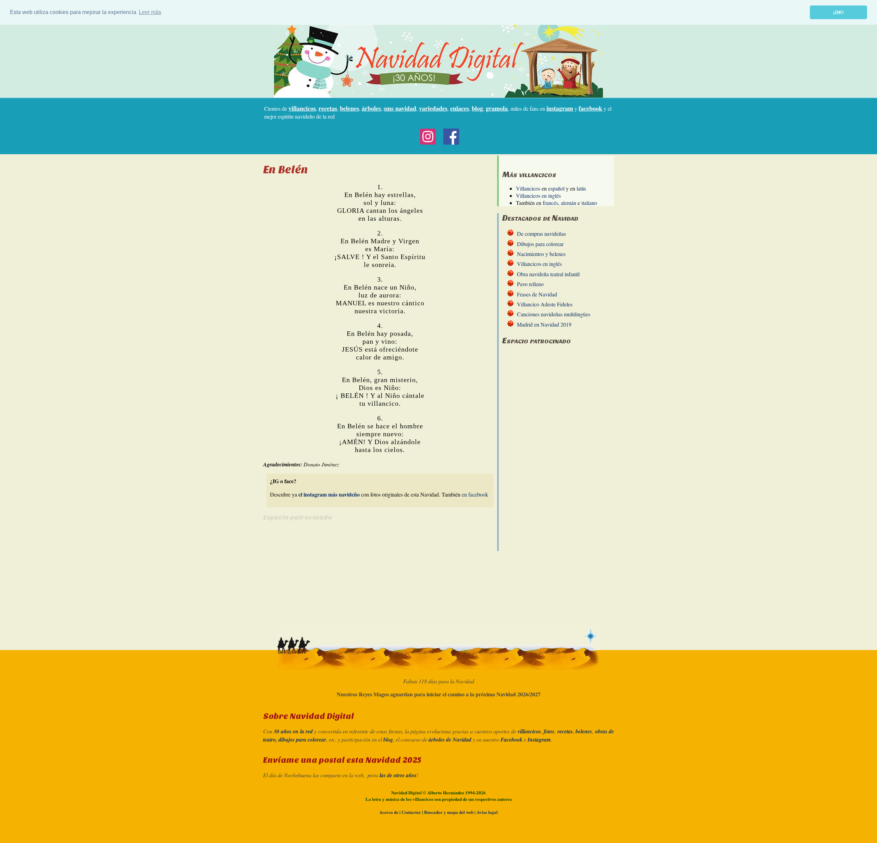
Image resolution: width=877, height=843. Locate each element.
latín (581, 188)
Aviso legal (487, 812)
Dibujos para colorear (540, 243)
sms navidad (400, 108)
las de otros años (398, 775)
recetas (328, 108)
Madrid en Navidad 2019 (544, 324)
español (556, 188)
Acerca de (388, 812)
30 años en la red (293, 731)
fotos (549, 731)
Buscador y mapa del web (448, 812)
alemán (568, 202)
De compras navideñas (541, 233)
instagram (559, 108)
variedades (433, 108)
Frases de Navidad (537, 294)
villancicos (302, 108)
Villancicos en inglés (538, 195)
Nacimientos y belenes (541, 253)
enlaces (459, 108)
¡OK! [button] (838, 12)
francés (550, 202)
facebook (590, 108)
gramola (497, 108)
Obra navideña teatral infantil (548, 274)
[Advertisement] (320, 576)
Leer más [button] (150, 12)
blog (477, 108)
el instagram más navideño (329, 494)
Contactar (411, 812)
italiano (589, 202)
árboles (371, 108)
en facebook (475, 494)
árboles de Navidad (450, 739)
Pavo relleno (530, 284)
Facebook (511, 739)
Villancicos (528, 188)
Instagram (539, 739)
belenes (349, 108)
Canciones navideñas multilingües (553, 314)
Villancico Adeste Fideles (544, 304)
